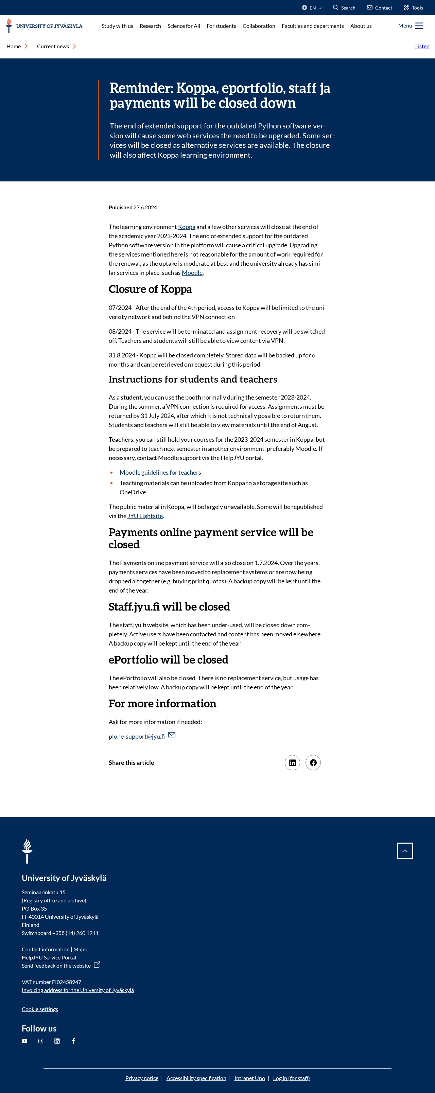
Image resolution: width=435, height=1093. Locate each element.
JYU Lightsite (145, 515)
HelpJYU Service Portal (49, 957)
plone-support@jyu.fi (137, 736)
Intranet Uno (249, 1078)
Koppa (186, 226)
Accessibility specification (196, 1078)
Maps (80, 949)
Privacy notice (141, 1078)
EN (312, 10)
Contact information (46, 949)
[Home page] (44, 26)
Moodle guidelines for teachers (160, 472)
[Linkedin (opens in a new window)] (292, 762)
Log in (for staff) (291, 1078)
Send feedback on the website (56, 965)
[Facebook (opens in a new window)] (313, 762)
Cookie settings (40, 1009)
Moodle (192, 272)
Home (13, 46)
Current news (53, 46)
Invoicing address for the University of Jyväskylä (78, 990)
